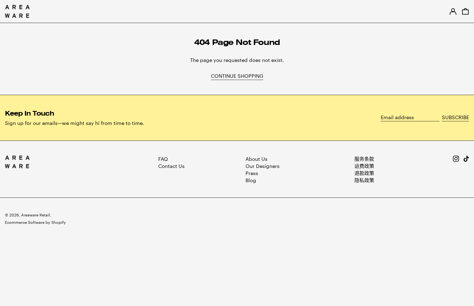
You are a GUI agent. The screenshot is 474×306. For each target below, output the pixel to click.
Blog (251, 179)
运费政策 (364, 165)
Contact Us (171, 165)
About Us (256, 158)
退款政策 (364, 172)
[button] (465, 11)
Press (252, 172)
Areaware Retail (35, 215)
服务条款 (364, 158)
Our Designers (263, 165)
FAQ (163, 158)
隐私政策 (364, 179)
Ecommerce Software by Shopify (35, 222)
